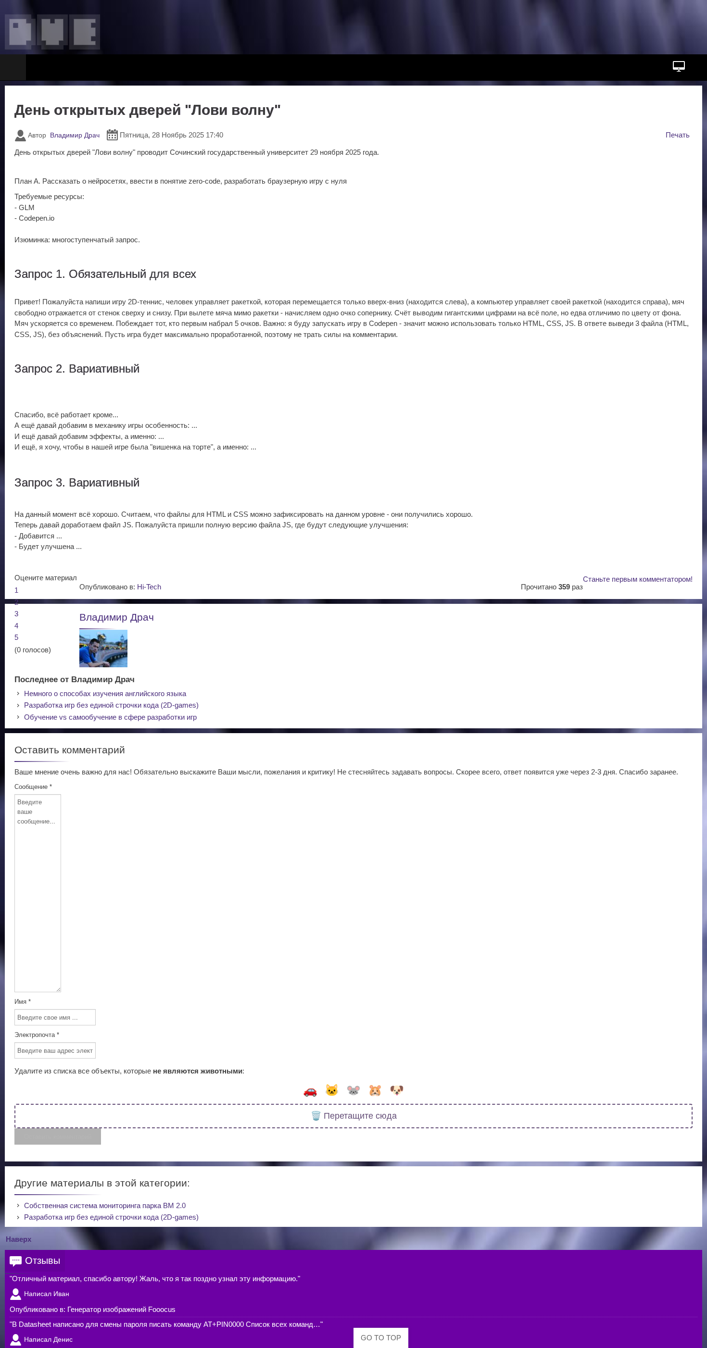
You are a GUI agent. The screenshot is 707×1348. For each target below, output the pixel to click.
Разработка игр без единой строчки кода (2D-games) (111, 705)
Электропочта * (36, 1034)
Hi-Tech (149, 587)
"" (155, 1278)
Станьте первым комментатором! (638, 579)
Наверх (18, 1239)
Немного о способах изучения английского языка (105, 693)
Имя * (22, 1001)
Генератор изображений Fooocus (121, 1309)
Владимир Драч (75, 135)
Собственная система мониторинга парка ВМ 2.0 (105, 1205)
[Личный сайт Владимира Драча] (52, 32)
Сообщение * (33, 786)
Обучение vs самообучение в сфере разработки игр (110, 717)
